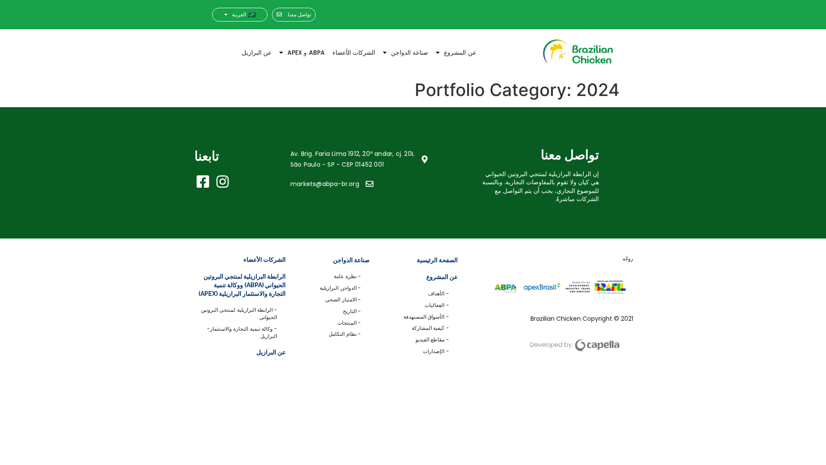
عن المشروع (460, 52)
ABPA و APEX (306, 52)
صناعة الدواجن (409, 52)
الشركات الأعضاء (354, 52)
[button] (294, 15)
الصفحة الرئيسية (437, 260)
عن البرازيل (256, 52)
